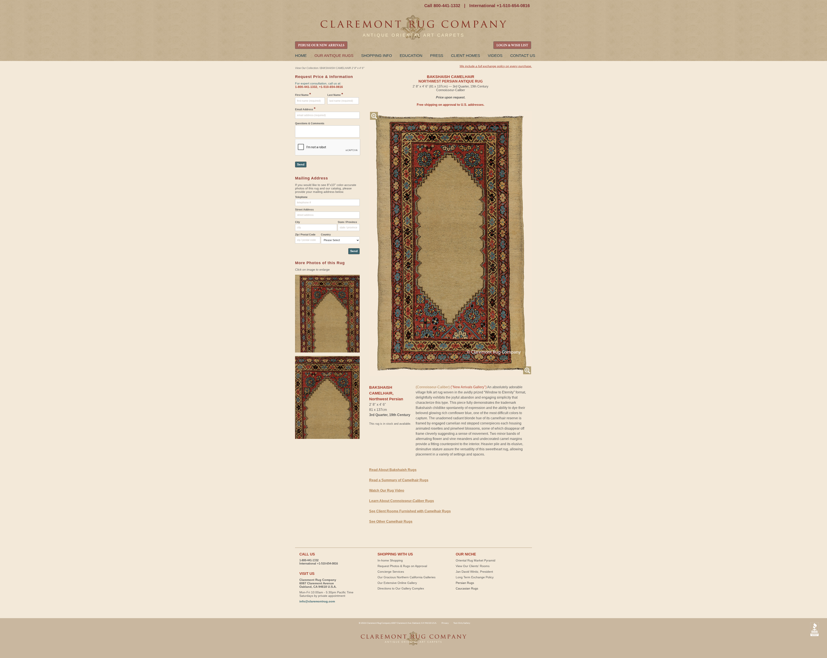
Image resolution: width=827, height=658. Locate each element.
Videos (495, 55)
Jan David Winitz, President (474, 571)
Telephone (301, 197)
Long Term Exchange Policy (475, 577)
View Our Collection (306, 68)
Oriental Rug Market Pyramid (475, 560)
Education (411, 55)
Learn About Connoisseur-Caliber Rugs (401, 501)
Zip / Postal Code (305, 234)
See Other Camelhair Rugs (390, 521)
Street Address (304, 209)
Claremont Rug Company (413, 27)
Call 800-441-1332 (442, 5)
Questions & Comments (309, 123)
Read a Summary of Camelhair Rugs (398, 480)
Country (326, 234)
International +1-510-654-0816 (499, 5)
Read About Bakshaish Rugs (393, 470)
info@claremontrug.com (317, 601)
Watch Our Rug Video (386, 490)
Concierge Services (391, 571)
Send (301, 164)
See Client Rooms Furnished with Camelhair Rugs (410, 511)
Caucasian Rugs (467, 588)
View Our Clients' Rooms (473, 566)
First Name (303, 94)
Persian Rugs (465, 583)
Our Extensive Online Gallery (397, 583)
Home (301, 55)
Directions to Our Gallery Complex (401, 588)
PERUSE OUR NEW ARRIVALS (321, 45)
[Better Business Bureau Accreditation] (814, 629)
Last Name (335, 94)
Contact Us (522, 55)
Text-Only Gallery (461, 623)
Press (436, 55)
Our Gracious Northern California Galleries (406, 577)
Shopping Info (376, 55)
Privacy (445, 623)
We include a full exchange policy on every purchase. (496, 66)
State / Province (347, 222)
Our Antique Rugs (333, 55)
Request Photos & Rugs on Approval (402, 566)
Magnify (374, 116)
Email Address (305, 108)
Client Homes (465, 55)
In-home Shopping (390, 560)
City (297, 222)
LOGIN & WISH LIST (512, 45)
